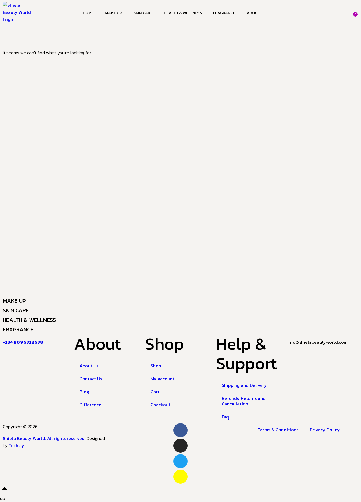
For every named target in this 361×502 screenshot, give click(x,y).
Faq (225, 416)
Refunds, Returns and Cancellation (244, 401)
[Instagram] (180, 446)
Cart (155, 391)
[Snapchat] (180, 477)
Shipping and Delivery (244, 385)
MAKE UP (14, 300)
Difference (90, 404)
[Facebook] (180, 430)
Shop (156, 365)
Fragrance (224, 13)
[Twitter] (180, 461)
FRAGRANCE (18, 329)
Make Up (113, 13)
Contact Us (91, 378)
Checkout (160, 404)
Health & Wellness (183, 13)
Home (88, 13)
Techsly (16, 445)
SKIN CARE (16, 310)
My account (162, 378)
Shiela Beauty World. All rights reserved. (45, 438)
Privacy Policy (325, 429)
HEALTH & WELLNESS (29, 320)
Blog (84, 391)
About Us (89, 365)
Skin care (143, 13)
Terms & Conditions (278, 429)
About (254, 13)
